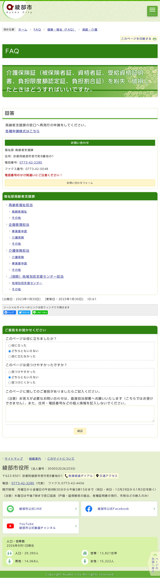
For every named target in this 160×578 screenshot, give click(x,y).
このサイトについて (61, 458)
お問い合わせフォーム (80, 183)
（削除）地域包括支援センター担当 (36, 276)
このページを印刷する (136, 38)
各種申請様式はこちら (22, 131)
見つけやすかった (24, 372)
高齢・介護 (90, 29)
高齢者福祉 (19, 211)
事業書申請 (19, 231)
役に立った (19, 345)
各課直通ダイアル (80, 476)
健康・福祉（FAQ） (61, 29)
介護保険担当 (19, 250)
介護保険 (18, 237)
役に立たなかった (24, 356)
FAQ (37, 29)
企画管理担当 (19, 224)
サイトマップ (14, 458)
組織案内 (35, 458)
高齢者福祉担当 (21, 205)
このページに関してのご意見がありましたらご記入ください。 (54, 391)
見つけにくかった (24, 382)
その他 (16, 218)
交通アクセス (109, 476)
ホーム (23, 29)
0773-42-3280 (31, 162)
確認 (80, 431)
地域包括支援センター (27, 283)
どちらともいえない (25, 351)
